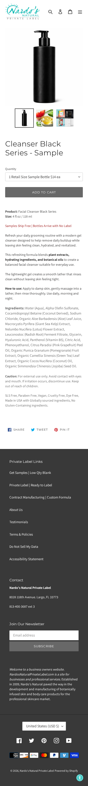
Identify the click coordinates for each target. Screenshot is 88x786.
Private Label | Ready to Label (30, 485)
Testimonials (18, 522)
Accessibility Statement (26, 559)
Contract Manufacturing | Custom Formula (40, 497)
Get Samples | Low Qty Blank (30, 472)
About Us (16, 509)
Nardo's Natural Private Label (37, 770)
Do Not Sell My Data (23, 546)
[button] (79, 777)
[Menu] (80, 12)
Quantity (10, 169)
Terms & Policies (21, 534)
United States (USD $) (42, 726)
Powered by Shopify (66, 770)
